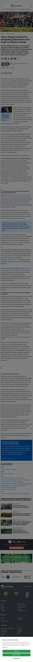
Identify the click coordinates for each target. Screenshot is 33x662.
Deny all (16, 651)
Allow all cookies (16, 654)
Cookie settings (16, 658)
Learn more (4, 647)
